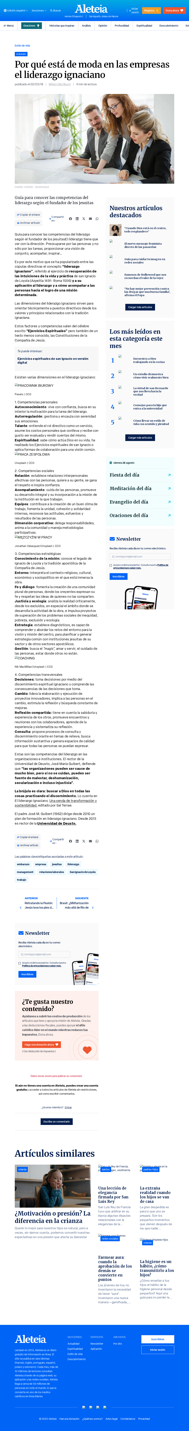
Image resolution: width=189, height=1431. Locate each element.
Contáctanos (128, 1418)
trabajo (21, 879)
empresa (40, 864)
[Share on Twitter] (83, 218)
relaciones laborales (51, 872)
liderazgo (73, 864)
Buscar (57, 10)
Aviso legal (112, 1418)
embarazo (23, 864)
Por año (117, 1343)
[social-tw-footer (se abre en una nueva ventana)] (98, 1407)
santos (106, 1169)
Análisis (86, 25)
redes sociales (110, 1238)
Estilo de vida (22, 45)
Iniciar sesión (135, 10)
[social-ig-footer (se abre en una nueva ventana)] (105, 1407)
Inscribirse (27, 974)
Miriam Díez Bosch (60, 84)
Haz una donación (69, 1418)
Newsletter (96, 1343)
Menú (10, 25)
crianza (22, 1169)
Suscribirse (157, 1339)
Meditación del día (131, 488)
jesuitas (57, 864)
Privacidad (144, 1418)
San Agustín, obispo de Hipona (103, 16)
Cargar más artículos (140, 307)
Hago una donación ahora (39, 1044)
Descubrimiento (168, 25)
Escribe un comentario (57, 1121)
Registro (149, 10)
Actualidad (73, 1343)
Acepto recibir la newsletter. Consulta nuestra (44, 964)
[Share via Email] (90, 218)
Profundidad (122, 25)
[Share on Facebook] (70, 218)
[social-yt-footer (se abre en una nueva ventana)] (84, 1407)
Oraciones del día (129, 515)
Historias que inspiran (61, 25)
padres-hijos (151, 1169)
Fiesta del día (124, 475)
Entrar (68, 1107)
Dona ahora (172, 10)
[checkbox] (19, 963)
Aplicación (96, 1349)
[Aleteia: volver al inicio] (91, 8)
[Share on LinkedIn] (77, 218)
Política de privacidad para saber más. (41, 965)
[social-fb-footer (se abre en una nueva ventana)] (91, 1407)
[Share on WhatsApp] (97, 218)
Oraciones (29, 25)
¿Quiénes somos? (92, 1418)
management (25, 872)
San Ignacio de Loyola (83, 872)
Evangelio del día (129, 502)
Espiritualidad (144, 25)
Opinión (102, 25)
